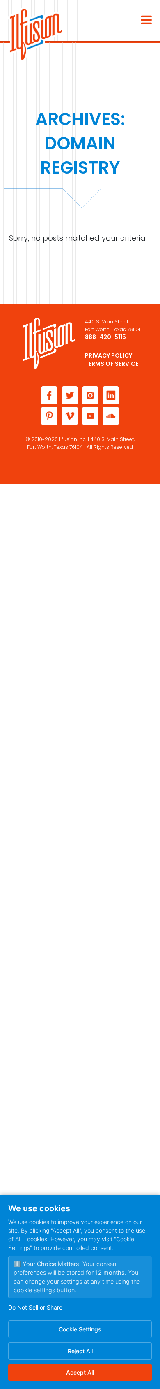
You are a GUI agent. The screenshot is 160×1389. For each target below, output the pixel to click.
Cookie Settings (80, 1329)
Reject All (80, 1350)
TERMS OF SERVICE (111, 364)
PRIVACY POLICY (108, 355)
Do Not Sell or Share (35, 1307)
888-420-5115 (105, 337)
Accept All (80, 1372)
